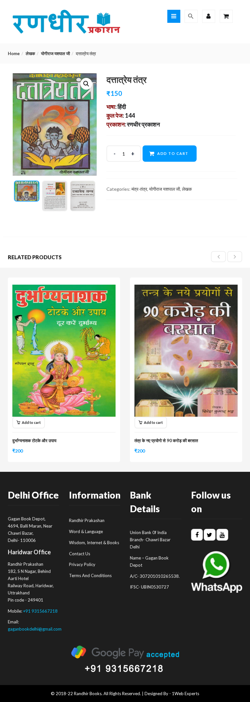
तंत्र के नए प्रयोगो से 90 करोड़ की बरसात (166, 440)
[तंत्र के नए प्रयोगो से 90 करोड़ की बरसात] (186, 288)
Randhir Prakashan (86, 520)
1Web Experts (185, 693)
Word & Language (86, 531)
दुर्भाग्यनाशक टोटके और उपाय (34, 440)
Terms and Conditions (90, 575)
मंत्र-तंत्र (139, 189)
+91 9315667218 (40, 611)
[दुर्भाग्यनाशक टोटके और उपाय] (64, 288)
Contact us (79, 553)
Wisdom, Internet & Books (94, 542)
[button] (86, 84)
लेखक (30, 53)
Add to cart (172, 153)
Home (14, 53)
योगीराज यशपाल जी (55, 53)
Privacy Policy (82, 564)
